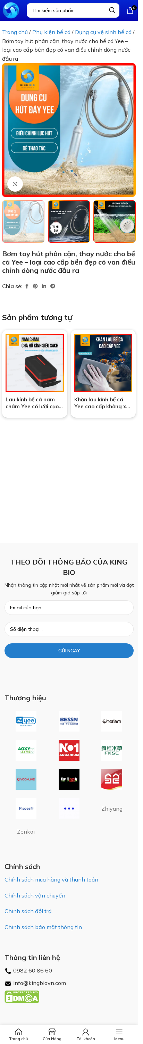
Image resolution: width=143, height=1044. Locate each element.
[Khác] (69, 808)
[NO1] (69, 750)
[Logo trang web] (11, 9)
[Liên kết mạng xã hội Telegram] (52, 286)
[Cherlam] (112, 721)
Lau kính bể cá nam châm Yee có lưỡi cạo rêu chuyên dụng (32, 406)
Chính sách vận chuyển (35, 895)
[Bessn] (69, 721)
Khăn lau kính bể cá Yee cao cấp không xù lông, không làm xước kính (101, 410)
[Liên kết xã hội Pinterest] (35, 286)
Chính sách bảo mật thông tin (43, 927)
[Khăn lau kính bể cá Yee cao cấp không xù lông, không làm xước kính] (103, 363)
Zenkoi (26, 831)
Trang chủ (15, 31)
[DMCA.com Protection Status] (22, 996)
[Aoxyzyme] (26, 750)
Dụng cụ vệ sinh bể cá (103, 31)
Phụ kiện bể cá (51, 31)
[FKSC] (112, 750)
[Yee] (26, 721)
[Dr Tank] (69, 779)
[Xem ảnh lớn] (15, 184)
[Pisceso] (26, 808)
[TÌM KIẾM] (112, 10)
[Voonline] (26, 779)
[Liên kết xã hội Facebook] (27, 286)
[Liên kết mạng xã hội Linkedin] (44, 286)
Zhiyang (112, 808)
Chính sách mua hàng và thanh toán (51, 879)
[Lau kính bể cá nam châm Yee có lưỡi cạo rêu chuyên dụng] (35, 363)
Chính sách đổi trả (28, 911)
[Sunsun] (112, 779)
